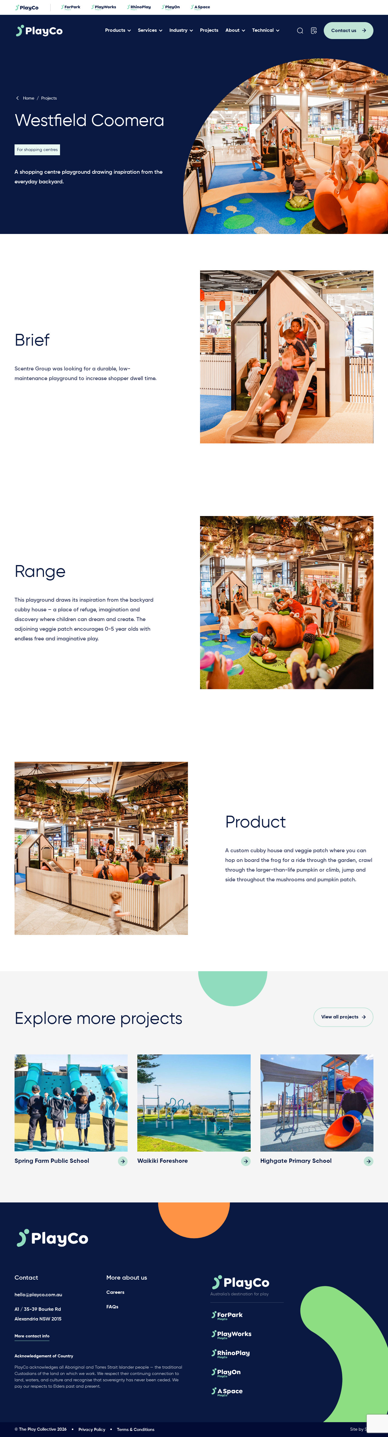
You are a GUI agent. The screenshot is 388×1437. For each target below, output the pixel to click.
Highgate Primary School (296, 1161)
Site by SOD (361, 1429)
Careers (115, 1292)
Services (147, 30)
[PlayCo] (58, 30)
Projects (209, 30)
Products (115, 30)
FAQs (112, 1307)
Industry (178, 30)
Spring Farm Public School (52, 1161)
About (232, 30)
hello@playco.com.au (38, 1295)
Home (28, 98)
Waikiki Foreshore (162, 1161)
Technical (263, 30)
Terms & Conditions (135, 1430)
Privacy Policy (92, 1430)
